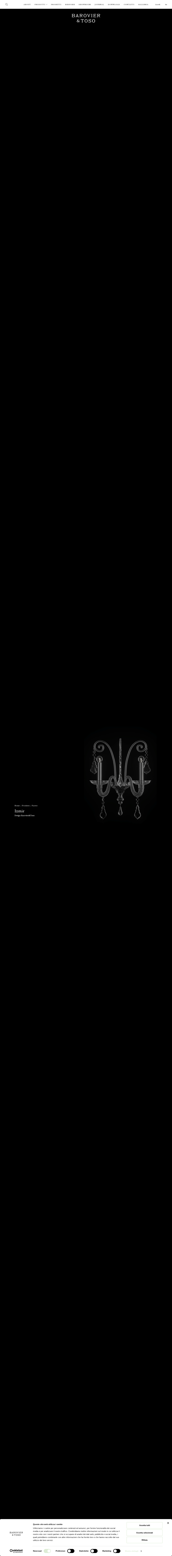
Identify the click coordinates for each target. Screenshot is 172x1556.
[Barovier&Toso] (19, 4)
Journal (99, 4)
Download (114, 4)
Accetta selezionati (144, 1533)
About (27, 4)
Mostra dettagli (132, 1551)
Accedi (157, 4)
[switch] (70, 1551)
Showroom (85, 4)
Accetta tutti (144, 1525)
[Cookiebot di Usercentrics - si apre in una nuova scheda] (16, 1551)
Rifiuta (144, 1540)
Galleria (143, 4)
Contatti (129, 4)
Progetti (56, 4)
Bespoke (70, 4)
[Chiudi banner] (168, 1523)
